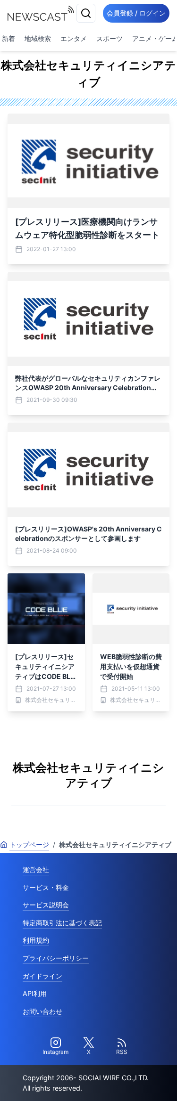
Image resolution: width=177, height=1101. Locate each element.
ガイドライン (42, 976)
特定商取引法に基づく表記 (62, 923)
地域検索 (38, 38)
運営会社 (36, 869)
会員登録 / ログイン (136, 13)
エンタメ (73, 38)
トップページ (29, 844)
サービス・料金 (46, 887)
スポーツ (109, 38)
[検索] (85, 13)
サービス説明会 (46, 905)
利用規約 (36, 940)
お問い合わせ (42, 1011)
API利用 (35, 993)
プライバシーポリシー (56, 958)
